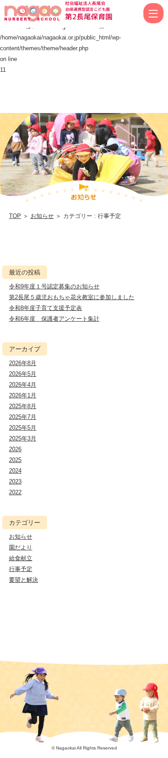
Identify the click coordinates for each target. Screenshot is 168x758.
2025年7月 (22, 417)
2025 (15, 460)
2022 (15, 492)
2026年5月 (22, 373)
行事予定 (20, 569)
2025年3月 (22, 438)
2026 (15, 449)
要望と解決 (23, 579)
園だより (20, 547)
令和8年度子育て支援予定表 (45, 308)
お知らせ (42, 216)
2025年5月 (22, 427)
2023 (15, 481)
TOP (15, 216)
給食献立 (20, 558)
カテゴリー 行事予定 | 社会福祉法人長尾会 (42, 13)
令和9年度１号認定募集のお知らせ (54, 286)
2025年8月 (22, 406)
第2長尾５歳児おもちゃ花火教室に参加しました (71, 297)
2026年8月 (22, 363)
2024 (15, 470)
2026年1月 (22, 395)
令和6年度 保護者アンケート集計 (54, 318)
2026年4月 (22, 384)
